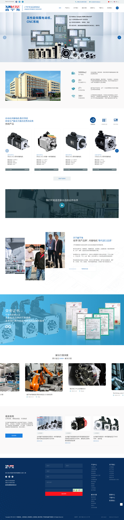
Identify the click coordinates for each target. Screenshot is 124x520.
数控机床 (93, 497)
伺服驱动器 (94, 469)
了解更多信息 (84, 268)
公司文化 (111, 475)
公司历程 (111, 473)
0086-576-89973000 (10, 482)
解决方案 (84, 7)
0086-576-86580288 (10, 480)
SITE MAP (103, 517)
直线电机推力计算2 (114, 479)
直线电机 (93, 471)
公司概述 (111, 467)
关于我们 (75, 7)
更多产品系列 (62, 178)
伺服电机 (93, 467)
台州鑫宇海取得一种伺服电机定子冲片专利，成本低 (105, 437)
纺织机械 (93, 503)
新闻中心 (92, 7)
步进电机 (93, 477)
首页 (60, 7)
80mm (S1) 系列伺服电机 (73, 156)
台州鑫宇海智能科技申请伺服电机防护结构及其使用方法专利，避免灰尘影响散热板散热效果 (77, 438)
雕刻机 (93, 501)
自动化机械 (94, 507)
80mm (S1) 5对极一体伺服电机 (46, 156)
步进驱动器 (94, 479)
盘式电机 (93, 490)
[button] (119, 37)
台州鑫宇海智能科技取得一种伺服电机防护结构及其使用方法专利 (49, 437)
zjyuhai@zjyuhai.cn (10, 485)
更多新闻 (14, 435)
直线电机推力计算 (95, 475)
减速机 (93, 485)
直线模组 (93, 473)
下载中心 (101, 7)
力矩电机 (93, 488)
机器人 (93, 505)
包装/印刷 (93, 499)
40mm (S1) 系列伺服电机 (15, 156)
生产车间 (111, 469)
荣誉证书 (12, 311)
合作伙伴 (111, 471)
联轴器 (93, 483)
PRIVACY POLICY (114, 517)
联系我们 (109, 7)
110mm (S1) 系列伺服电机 (103, 156)
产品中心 (67, 7)
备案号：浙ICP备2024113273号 (82, 517)
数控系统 (93, 481)
